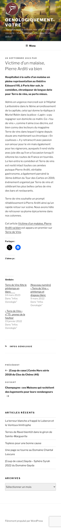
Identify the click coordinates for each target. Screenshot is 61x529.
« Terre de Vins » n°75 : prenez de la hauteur (15, 314)
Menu (32, 45)
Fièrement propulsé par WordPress (24, 520)
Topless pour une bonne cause (23, 443)
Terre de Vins (13, 232)
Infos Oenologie (21, 346)
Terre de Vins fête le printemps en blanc (16, 288)
